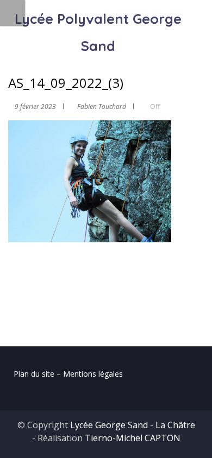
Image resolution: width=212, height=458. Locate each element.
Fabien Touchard (101, 106)
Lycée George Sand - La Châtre (132, 425)
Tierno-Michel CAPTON (132, 438)
